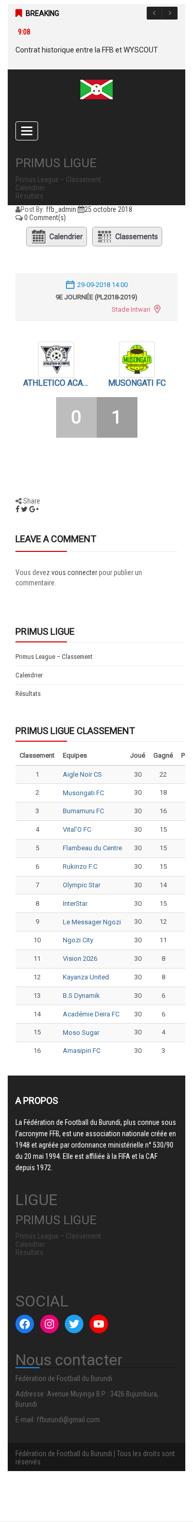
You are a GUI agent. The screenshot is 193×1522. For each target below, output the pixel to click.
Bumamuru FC (83, 811)
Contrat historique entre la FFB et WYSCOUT (86, 50)
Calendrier (66, 236)
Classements (136, 236)
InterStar (75, 903)
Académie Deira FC (91, 1014)
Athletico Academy (56, 383)
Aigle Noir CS (82, 774)
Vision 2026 (80, 958)
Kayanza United (86, 977)
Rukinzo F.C (80, 866)
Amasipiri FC (81, 1050)
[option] (91, 41)
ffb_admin (61, 209)
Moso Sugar (81, 1032)
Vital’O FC (77, 829)
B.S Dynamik (81, 995)
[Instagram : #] (49, 1324)
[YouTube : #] (99, 1324)
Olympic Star (81, 885)
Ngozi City (78, 940)
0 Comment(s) (44, 217)
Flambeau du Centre (92, 848)
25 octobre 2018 (108, 209)
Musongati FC (137, 383)
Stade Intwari (131, 309)
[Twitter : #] (74, 1324)
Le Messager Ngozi (92, 922)
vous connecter (74, 572)
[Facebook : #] (24, 1324)
